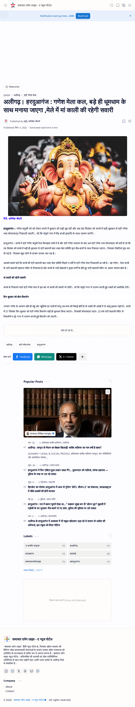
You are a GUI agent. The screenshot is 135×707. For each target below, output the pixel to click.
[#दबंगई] (89, 553)
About (9, 686)
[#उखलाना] (45, 553)
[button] (5, 5)
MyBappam (125, 700)
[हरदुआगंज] (41, 344)
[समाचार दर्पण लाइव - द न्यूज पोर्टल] (12, 5)
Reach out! (83, 15)
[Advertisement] (31, 54)
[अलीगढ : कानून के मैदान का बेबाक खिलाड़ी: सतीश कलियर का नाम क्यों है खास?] (67, 412)
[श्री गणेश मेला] (24, 344)
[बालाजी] (52, 482)
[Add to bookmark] (107, 391)
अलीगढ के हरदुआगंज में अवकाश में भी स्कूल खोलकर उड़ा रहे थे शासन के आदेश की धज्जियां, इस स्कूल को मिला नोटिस (66, 523)
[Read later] (123, 121)
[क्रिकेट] (45, 482)
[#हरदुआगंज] (89, 561)
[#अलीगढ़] (89, 545)
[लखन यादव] (54, 465)
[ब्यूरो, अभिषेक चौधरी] (25, 121)
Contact (10, 691)
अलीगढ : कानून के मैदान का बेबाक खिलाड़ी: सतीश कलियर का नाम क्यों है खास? (64, 447)
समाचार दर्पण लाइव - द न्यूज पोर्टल (35, 5)
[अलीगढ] (66, 442)
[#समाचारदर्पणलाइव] (45, 561)
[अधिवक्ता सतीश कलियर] (52, 442)
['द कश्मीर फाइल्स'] (45, 545)
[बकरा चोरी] (51, 499)
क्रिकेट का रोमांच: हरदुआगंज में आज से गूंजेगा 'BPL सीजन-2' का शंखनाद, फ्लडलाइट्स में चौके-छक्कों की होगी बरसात (69, 489)
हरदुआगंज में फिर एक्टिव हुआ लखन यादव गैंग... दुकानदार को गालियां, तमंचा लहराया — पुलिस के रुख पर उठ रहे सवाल (68, 472)
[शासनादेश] (52, 516)
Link (71, 15)
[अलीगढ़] (9, 344)
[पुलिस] (43, 499)
